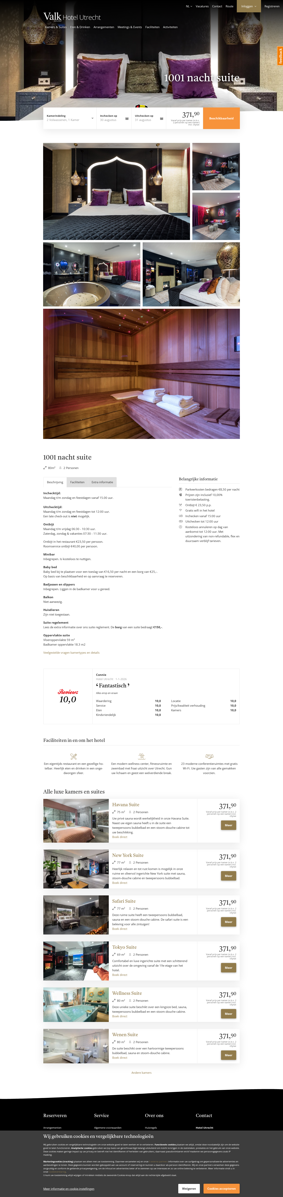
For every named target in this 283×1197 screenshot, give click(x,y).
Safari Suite (124, 901)
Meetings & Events (130, 27)
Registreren (272, 6)
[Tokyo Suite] (76, 961)
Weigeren (189, 1188)
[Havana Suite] (76, 821)
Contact (217, 6)
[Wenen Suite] (76, 1046)
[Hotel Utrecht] (72, 20)
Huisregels (151, 1127)
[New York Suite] (76, 869)
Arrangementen (104, 27)
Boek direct (119, 837)
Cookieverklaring (57, 1171)
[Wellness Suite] (76, 1004)
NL (188, 6)
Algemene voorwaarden (107, 1127)
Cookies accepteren (221, 1188)
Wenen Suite (125, 1035)
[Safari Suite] (76, 914)
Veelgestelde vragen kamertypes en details (71, 652)
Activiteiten (170, 27)
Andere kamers (141, 1073)
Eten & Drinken (80, 27)
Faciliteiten (152, 27)
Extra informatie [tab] (102, 482)
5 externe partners (158, 1161)
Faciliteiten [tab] (77, 482)
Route (229, 6)
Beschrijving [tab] (55, 482)
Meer (228, 825)
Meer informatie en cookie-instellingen (68, 1189)
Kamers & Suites (56, 27)
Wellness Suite (127, 993)
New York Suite (128, 855)
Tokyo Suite (124, 947)
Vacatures (202, 6)
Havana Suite (125, 805)
